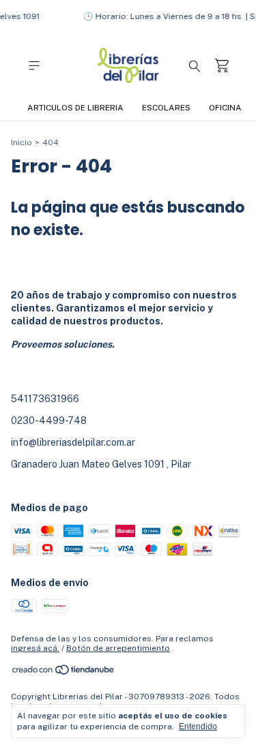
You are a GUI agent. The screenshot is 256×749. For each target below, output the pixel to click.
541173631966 (45, 398)
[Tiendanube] (64, 672)
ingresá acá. (35, 648)
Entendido (198, 726)
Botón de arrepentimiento (118, 648)
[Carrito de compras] (222, 66)
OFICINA (225, 107)
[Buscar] (194, 65)
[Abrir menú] (34, 66)
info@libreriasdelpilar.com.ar (73, 442)
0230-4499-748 (49, 420)
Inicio (21, 142)
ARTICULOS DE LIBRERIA (75, 107)
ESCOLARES (166, 107)
